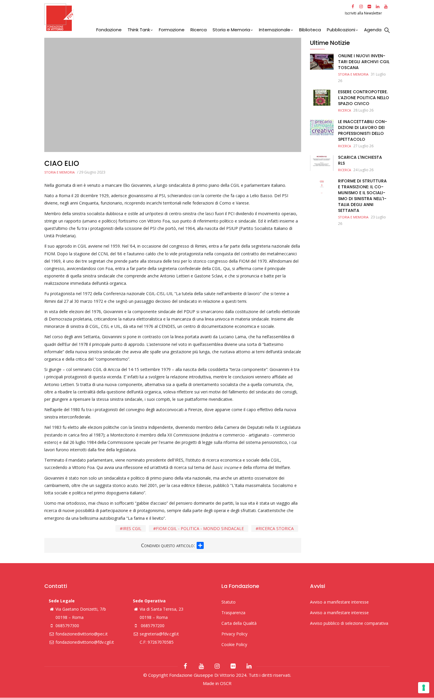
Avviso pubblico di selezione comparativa (349, 623)
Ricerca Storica (276, 528)
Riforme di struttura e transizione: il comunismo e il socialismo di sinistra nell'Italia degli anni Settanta (362, 195)
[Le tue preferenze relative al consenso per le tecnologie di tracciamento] (423, 687)
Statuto (228, 602)
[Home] (193, 17)
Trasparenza (233, 612)
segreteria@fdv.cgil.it (159, 634)
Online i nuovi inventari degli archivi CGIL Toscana (363, 62)
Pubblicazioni (341, 30)
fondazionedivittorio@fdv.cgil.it (85, 642)
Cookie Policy (234, 644)
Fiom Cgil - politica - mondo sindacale (200, 528)
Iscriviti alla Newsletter (364, 13)
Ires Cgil (132, 528)
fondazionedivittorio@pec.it (82, 634)
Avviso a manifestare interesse (339, 602)
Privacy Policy (234, 634)
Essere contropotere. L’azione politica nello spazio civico (363, 98)
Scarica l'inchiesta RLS (360, 160)
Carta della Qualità (239, 623)
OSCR (225, 683)
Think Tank (139, 30)
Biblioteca (310, 30)
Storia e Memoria (231, 30)
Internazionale (274, 30)
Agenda (372, 30)
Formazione (172, 30)
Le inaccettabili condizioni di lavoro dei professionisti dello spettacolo (362, 130)
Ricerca (198, 30)
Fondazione (109, 30)
